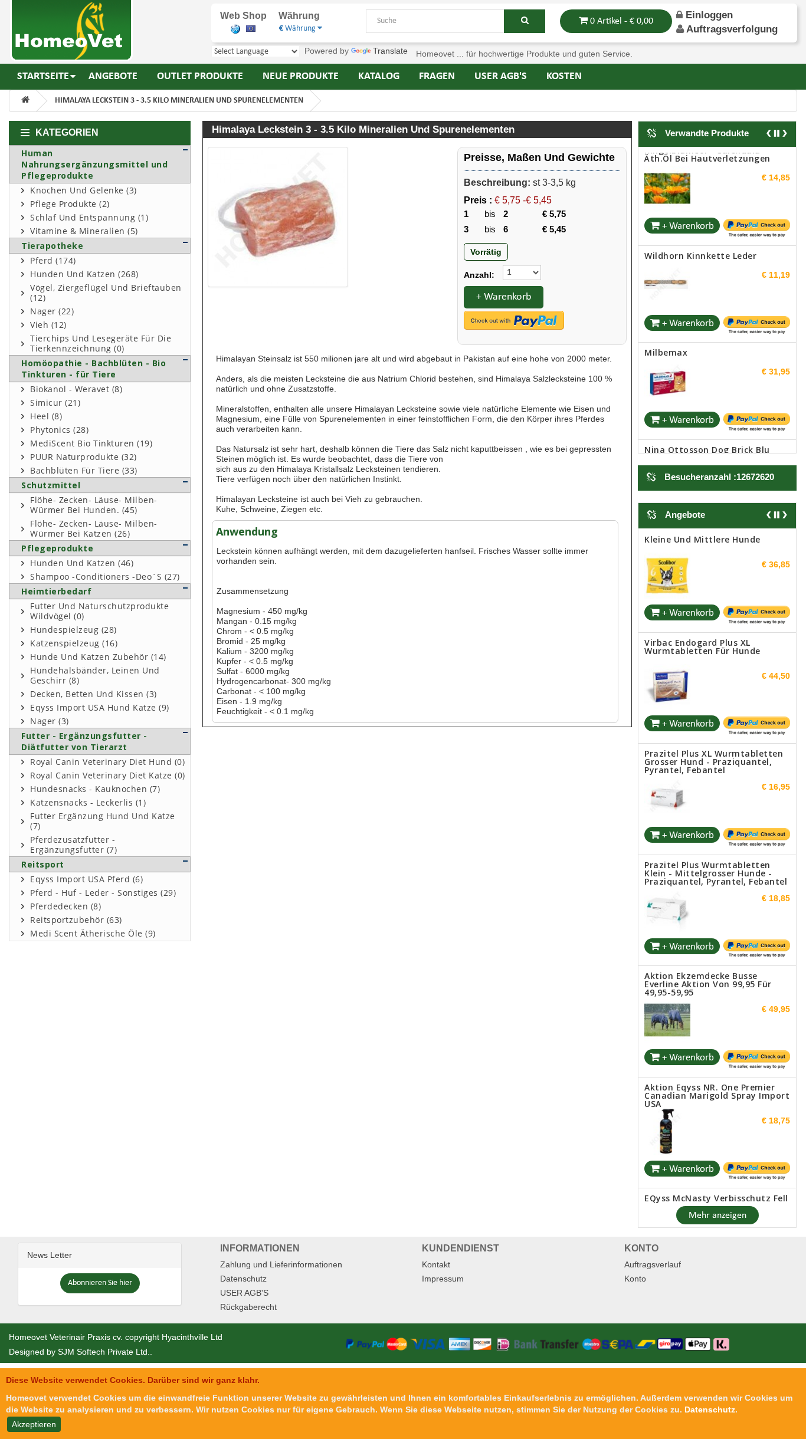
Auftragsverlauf (652, 1256)
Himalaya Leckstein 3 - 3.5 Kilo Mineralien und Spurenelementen (179, 100)
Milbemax (665, 259)
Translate (390, 50)
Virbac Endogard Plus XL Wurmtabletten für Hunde (702, 540)
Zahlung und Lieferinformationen (281, 1256)
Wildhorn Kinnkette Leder (700, 162)
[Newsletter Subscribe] (100, 1274)
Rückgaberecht (248, 1298)
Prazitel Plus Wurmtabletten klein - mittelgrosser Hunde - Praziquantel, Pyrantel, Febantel (715, 766)
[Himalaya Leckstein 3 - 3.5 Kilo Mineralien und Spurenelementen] (278, 217)
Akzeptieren (34, 1424)
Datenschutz (243, 1270)
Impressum (443, 1270)
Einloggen (708, 15)
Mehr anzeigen (717, 1207)
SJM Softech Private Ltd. (104, 1343)
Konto (635, 1270)
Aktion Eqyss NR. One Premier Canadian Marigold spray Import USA (716, 989)
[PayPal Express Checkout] (514, 320)
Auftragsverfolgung (732, 29)
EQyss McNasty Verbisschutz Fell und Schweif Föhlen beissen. (716, 1096)
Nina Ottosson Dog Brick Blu (707, 356)
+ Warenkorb (503, 297)
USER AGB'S (244, 1284)
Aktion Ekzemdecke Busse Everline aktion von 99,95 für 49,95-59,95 (708, 878)
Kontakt (436, 1256)
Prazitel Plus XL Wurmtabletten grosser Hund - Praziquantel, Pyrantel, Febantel (713, 655)
